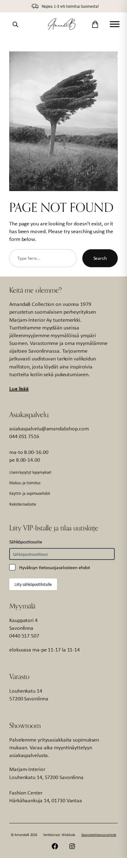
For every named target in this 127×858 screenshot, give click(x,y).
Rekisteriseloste (22, 504)
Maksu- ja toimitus (24, 483)
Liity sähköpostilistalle (33, 584)
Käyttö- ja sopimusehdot (29, 493)
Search (100, 258)
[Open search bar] (15, 24)
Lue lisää (19, 388)
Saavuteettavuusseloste (99, 834)
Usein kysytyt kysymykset (30, 472)
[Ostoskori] (95, 24)
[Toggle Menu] (115, 24)
